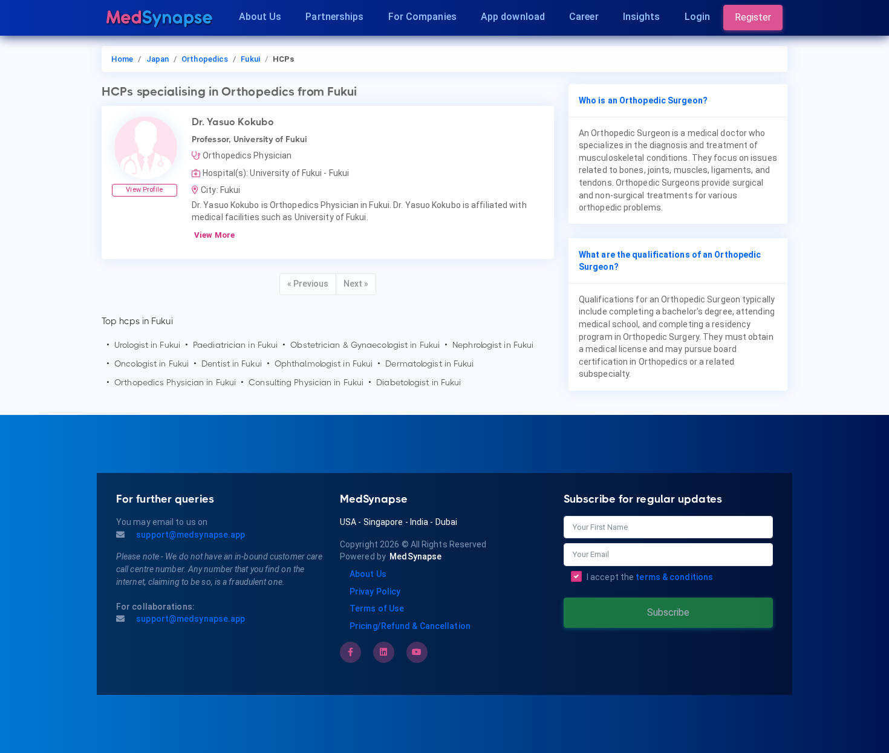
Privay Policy (375, 591)
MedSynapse (415, 556)
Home (122, 59)
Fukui (250, 59)
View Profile (144, 190)
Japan (157, 59)
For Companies (422, 16)
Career (584, 16)
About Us (260, 16)
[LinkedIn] (383, 652)
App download (513, 16)
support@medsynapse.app (189, 534)
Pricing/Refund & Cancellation (410, 626)
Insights (641, 16)
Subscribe (668, 612)
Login (698, 16)
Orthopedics (204, 59)
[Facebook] (350, 652)
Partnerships (334, 16)
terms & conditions (674, 577)
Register (753, 17)
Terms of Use (377, 608)
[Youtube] (417, 652)
